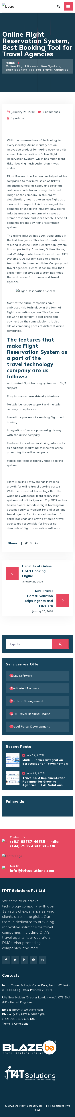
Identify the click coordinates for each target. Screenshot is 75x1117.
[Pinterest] (31, 543)
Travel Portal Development (30, 726)
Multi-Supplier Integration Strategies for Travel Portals (45, 761)
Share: (13, 543)
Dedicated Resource (25, 688)
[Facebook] (21, 543)
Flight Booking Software (23, 482)
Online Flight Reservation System (44, 245)
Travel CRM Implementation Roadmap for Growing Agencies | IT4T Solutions (44, 781)
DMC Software (21, 675)
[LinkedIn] (36, 543)
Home (11, 62)
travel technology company (30, 367)
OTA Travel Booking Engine (30, 714)
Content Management (27, 701)
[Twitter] (26, 543)
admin (19, 118)
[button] (10, 1107)
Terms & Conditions (15, 1023)
